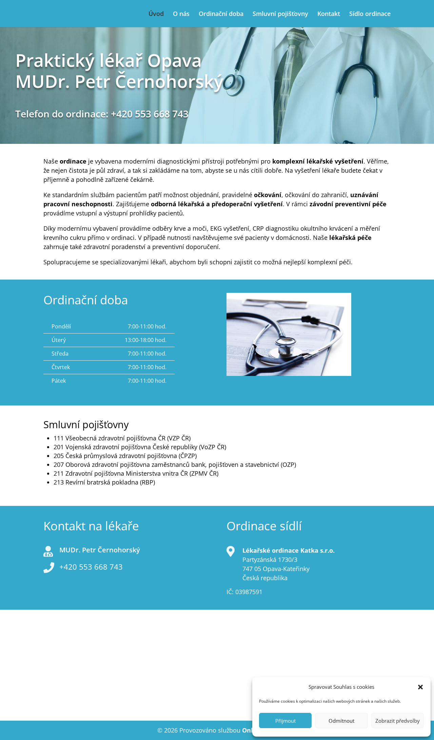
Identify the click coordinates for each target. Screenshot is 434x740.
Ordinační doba (221, 14)
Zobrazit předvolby (397, 720)
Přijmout (285, 720)
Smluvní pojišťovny (280, 14)
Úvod (156, 14)
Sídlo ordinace (370, 14)
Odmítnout (341, 720)
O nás (181, 14)
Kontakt (328, 14)
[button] (420, 687)
